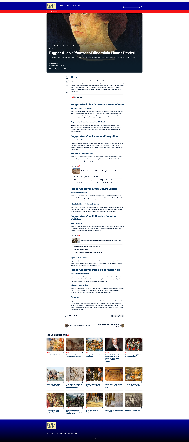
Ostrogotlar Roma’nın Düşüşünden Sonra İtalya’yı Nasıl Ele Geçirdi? (74, 411)
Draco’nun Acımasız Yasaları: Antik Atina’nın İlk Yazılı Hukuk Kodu (114, 385)
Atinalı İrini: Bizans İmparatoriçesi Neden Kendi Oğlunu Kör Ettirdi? (93, 180)
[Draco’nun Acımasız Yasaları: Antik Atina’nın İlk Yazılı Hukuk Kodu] (114, 374)
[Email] (67, 85)
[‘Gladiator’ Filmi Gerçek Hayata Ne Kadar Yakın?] (94, 374)
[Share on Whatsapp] (58, 68)
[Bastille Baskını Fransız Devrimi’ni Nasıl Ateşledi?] (75, 344)
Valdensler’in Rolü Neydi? (132, 410)
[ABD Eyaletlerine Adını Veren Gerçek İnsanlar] (94, 344)
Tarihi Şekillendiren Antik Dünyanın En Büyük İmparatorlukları (99, 171)
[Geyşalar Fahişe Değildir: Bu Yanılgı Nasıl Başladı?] (133, 344)
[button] (67, 89)
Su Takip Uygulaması (53, 11)
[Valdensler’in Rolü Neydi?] (133, 400)
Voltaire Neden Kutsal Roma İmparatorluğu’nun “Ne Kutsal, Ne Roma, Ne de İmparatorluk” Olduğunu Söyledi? (113, 358)
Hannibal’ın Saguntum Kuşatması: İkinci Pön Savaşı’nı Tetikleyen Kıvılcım (95, 183)
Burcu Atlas (54, 63)
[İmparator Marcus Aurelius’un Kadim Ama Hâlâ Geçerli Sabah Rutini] (76, 240)
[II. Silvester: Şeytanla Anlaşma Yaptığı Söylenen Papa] (55, 400)
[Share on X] (55, 68)
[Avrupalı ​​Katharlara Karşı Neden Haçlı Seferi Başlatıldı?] (133, 374)
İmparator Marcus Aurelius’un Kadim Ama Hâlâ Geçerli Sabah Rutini (101, 240)
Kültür (51, 49)
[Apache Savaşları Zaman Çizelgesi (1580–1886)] (55, 374)
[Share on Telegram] (61, 68)
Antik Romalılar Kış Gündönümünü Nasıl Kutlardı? (88, 177)
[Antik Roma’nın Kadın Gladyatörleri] (94, 400)
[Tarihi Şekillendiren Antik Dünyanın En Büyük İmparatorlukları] (76, 171)
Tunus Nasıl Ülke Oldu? (53, 355)
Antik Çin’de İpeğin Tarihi (81, 249)
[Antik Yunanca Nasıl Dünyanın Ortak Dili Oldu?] (114, 400)
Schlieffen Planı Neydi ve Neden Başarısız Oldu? (88, 246)
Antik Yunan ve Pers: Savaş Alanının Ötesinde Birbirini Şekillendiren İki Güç (74, 385)
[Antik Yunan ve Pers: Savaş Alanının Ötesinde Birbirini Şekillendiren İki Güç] (75, 374)
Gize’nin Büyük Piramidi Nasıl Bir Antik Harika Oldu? (89, 252)
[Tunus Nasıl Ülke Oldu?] (55, 344)
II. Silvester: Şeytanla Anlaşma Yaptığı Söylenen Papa (54, 411)
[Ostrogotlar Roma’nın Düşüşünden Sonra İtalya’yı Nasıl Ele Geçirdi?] (75, 400)
